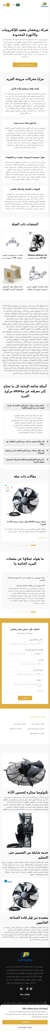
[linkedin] (21, 989)
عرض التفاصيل (37, 242)
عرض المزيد (42, 537)
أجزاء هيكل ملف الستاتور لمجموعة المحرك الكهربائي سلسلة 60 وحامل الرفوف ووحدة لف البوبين (12, 288)
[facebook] (27, 989)
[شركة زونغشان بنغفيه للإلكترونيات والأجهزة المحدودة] (44, 5)
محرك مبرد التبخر (16, 728)
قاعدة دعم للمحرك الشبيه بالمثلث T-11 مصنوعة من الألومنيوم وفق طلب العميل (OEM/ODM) (12, 256)
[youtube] (31, 989)
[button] (33, 545)
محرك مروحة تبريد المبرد (35, 728)
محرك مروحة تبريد (37, 724)
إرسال (25, 698)
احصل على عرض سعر (25, 65)
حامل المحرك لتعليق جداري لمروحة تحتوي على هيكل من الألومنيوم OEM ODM (37, 288)
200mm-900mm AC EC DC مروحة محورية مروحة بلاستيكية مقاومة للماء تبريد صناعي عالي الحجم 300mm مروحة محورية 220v (37, 256)
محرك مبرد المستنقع (37, 733)
